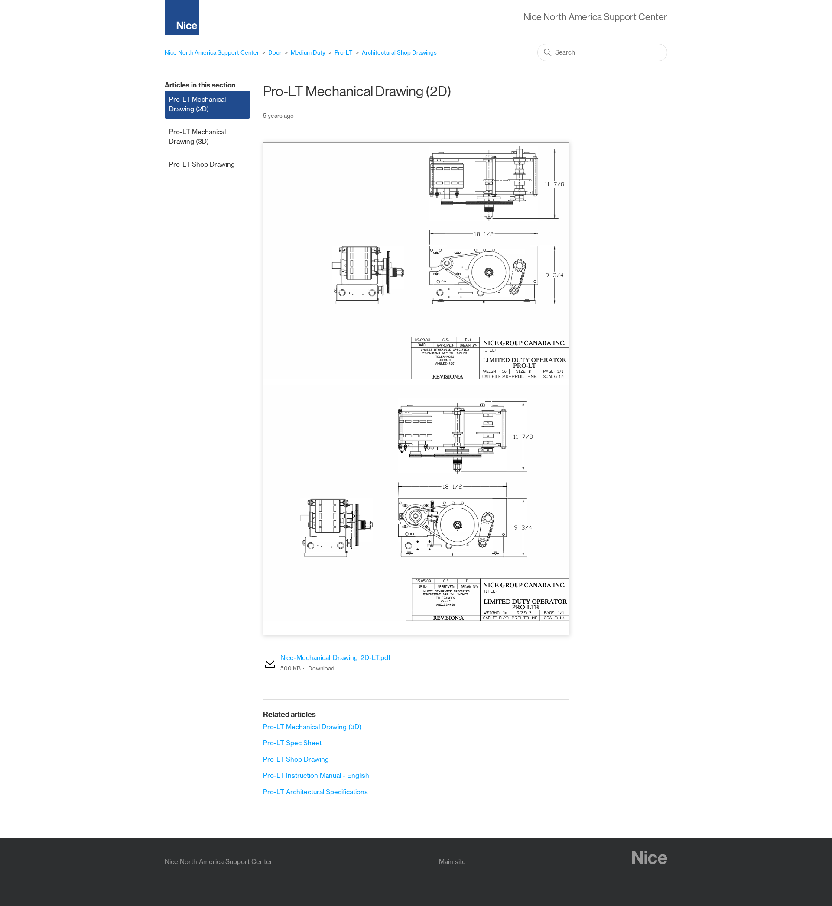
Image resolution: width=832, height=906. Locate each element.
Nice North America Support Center (212, 52)
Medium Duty (308, 52)
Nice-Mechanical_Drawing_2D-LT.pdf (335, 658)
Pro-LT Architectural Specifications (315, 792)
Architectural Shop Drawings (399, 52)
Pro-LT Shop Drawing (202, 164)
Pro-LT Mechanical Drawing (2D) (197, 104)
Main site (452, 861)
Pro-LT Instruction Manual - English (316, 775)
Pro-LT (344, 52)
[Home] (185, 19)
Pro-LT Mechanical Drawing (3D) (197, 137)
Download (321, 668)
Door (275, 52)
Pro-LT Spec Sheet (292, 743)
